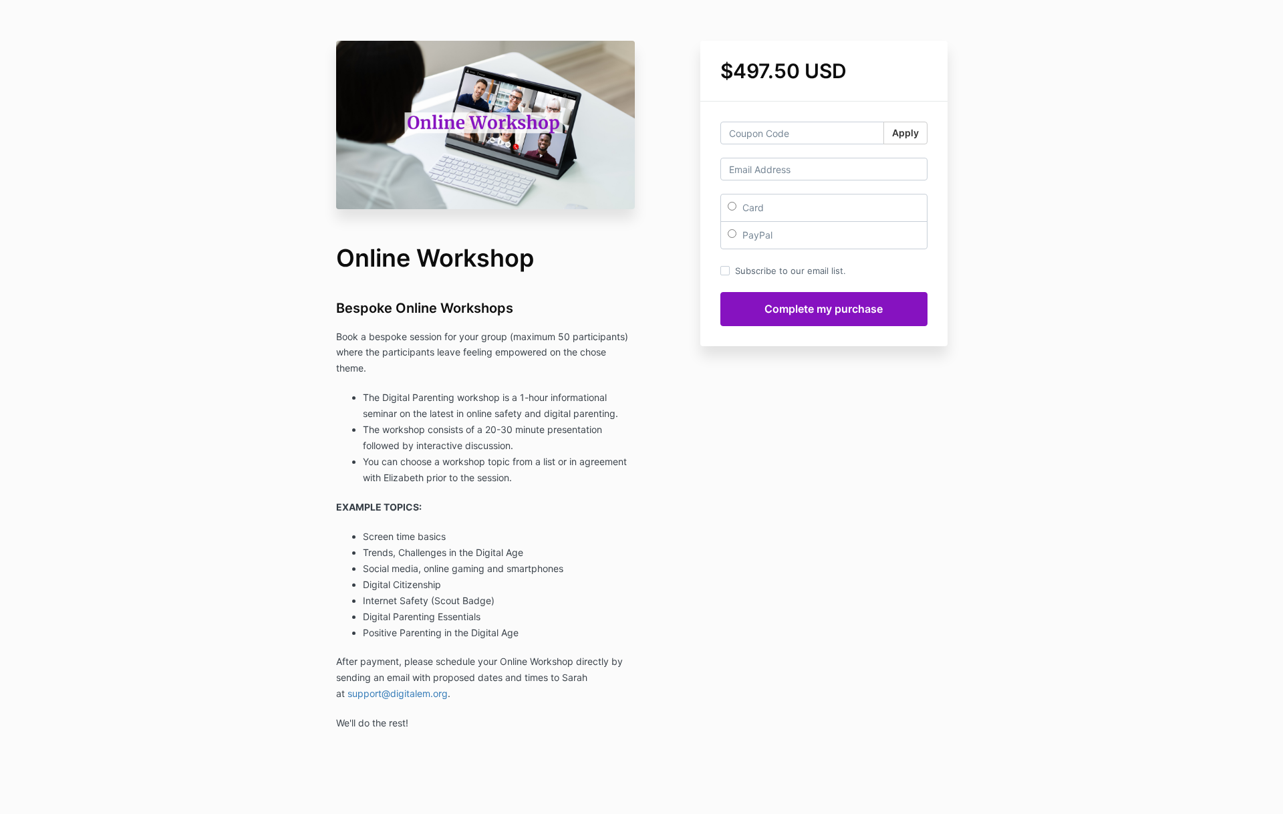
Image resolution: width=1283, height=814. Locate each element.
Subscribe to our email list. (790, 270)
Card (752, 207)
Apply (905, 132)
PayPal (756, 235)
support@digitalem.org (397, 693)
